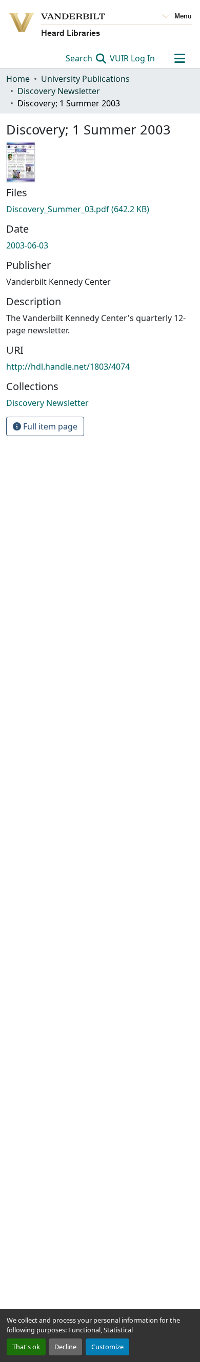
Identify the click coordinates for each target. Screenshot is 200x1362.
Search (80, 58)
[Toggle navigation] (179, 58)
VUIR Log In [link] (132, 58)
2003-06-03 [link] (27, 245)
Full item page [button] (49, 426)
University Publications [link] (85, 78)
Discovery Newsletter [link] (58, 91)
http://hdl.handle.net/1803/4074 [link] (68, 366)
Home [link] (18, 78)
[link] (100, 209)
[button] (47, 402)
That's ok (26, 1346)
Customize (107, 1346)
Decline (65, 1346)
